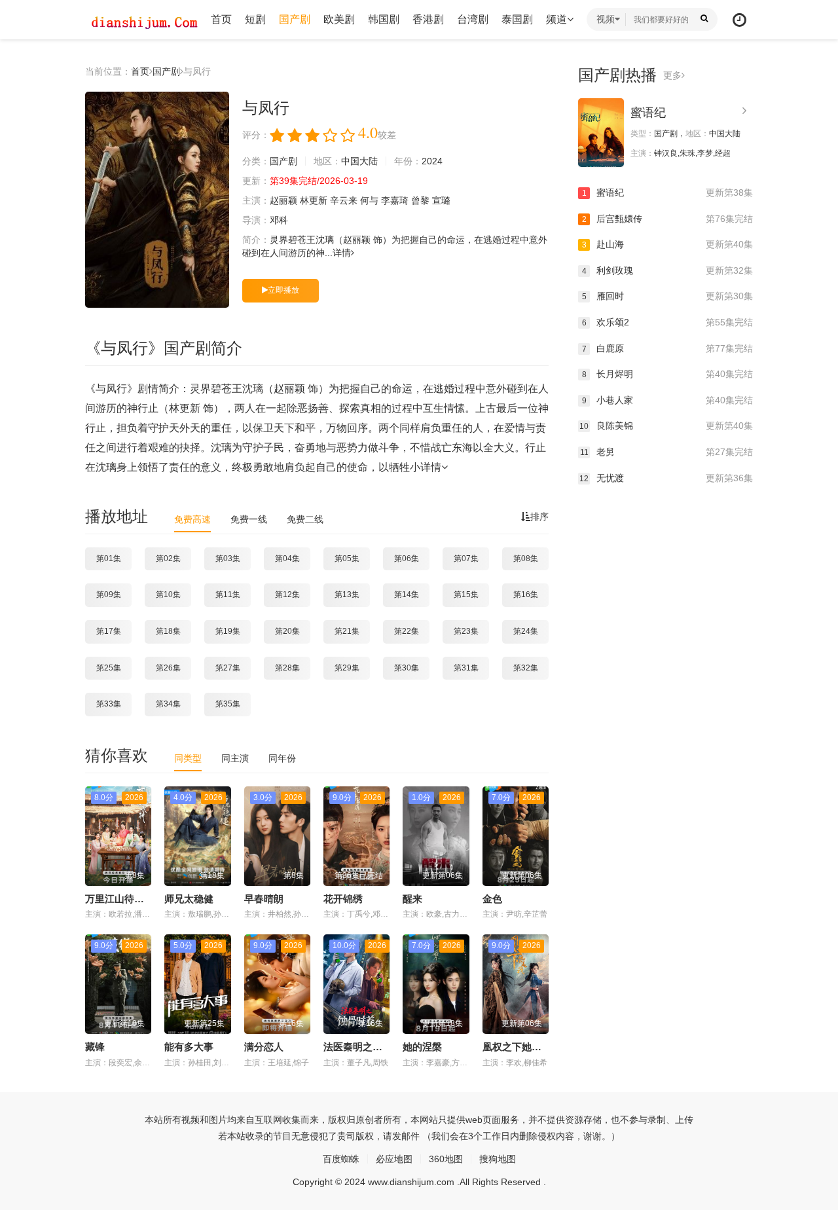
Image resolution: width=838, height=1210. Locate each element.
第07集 (466, 558)
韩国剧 (383, 19)
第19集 (227, 631)
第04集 (287, 558)
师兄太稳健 (188, 898)
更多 (672, 75)
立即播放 (283, 290)
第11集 (227, 594)
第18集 (168, 631)
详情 (342, 253)
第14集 (406, 594)
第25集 (108, 667)
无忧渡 (666, 478)
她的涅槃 (422, 1046)
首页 (221, 19)
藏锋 (95, 1046)
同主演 (235, 758)
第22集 (406, 631)
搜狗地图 (497, 1159)
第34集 (168, 703)
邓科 (279, 220)
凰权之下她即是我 (522, 1046)
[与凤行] (157, 200)
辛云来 (343, 200)
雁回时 (667, 296)
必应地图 (394, 1159)
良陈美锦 (666, 425)
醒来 (412, 898)
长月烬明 (667, 374)
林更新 (313, 200)
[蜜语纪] (601, 132)
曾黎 (420, 200)
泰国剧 (517, 19)
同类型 (188, 758)
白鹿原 (667, 348)
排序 (539, 516)
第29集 (347, 667)
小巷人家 (667, 400)
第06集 (406, 558)
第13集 (347, 594)
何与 (369, 200)
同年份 (282, 758)
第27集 (227, 667)
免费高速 (192, 519)
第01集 (108, 558)
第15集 (466, 594)
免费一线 (248, 519)
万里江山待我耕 (119, 898)
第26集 (168, 667)
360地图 (446, 1159)
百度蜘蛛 (341, 1159)
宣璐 (441, 200)
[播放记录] (739, 20)
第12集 (287, 594)
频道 (556, 19)
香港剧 (428, 19)
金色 (492, 898)
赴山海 (667, 244)
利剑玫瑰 (667, 270)
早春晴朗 (263, 898)
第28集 (287, 667)
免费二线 (305, 519)
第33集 (108, 703)
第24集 (525, 631)
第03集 (227, 558)
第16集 (525, 594)
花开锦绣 (343, 898)
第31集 (466, 667)
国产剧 (294, 19)
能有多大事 (188, 1046)
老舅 (666, 452)
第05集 (347, 558)
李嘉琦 (395, 200)
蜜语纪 (648, 112)
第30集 (406, 667)
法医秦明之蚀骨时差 (367, 1046)
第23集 (466, 631)
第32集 (525, 667)
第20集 (287, 631)
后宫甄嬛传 (667, 218)
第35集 (227, 703)
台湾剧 (472, 19)
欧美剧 (339, 19)
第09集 (108, 594)
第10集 (168, 594)
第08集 (525, 558)
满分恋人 (263, 1046)
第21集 (347, 631)
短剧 (255, 19)
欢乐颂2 (667, 322)
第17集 (108, 631)
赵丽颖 (283, 200)
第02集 (168, 558)
